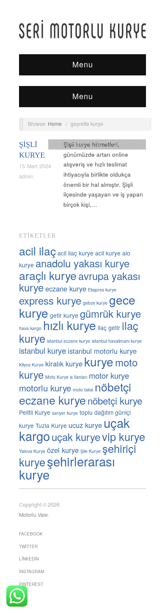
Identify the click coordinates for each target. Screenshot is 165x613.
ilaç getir (109, 327)
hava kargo (30, 328)
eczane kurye (65, 288)
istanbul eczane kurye (68, 341)
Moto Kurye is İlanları (66, 377)
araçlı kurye (48, 275)
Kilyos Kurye (31, 364)
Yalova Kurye (32, 451)
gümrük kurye (110, 313)
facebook (31, 534)
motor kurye (109, 375)
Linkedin (29, 559)
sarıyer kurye (65, 413)
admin (26, 176)
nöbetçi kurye (115, 400)
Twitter (28, 546)
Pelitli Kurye (34, 412)
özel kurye (63, 450)
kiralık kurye (63, 363)
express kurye (50, 300)
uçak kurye (76, 437)
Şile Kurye (90, 451)
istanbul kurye (42, 350)
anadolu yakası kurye (82, 263)
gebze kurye (95, 303)
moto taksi (83, 389)
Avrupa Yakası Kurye (77, 144)
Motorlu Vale (33, 515)
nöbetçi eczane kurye (75, 393)
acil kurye (108, 253)
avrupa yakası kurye (79, 282)
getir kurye (64, 315)
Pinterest (31, 584)
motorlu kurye (45, 388)
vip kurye (123, 436)
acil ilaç (37, 250)
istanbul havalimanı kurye (117, 341)
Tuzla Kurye (51, 425)
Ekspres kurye (102, 289)
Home (55, 124)
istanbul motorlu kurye (102, 351)
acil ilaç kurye (76, 253)
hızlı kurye (69, 324)
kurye (98, 361)
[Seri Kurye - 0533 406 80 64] (82, 29)
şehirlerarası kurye (67, 467)
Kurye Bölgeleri (123, 144)
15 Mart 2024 (35, 166)
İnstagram (31, 571)
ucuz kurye (85, 425)
